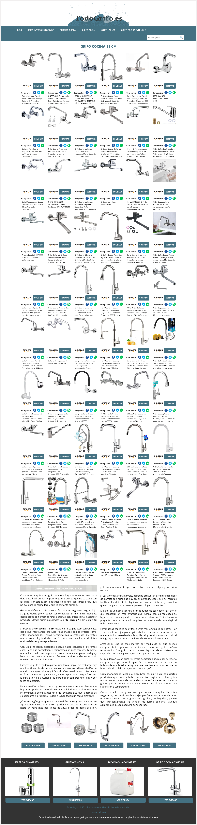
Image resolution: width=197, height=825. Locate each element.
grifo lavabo (108, 30)
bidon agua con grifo (122, 762)
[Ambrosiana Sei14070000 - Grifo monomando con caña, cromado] (32, 226)
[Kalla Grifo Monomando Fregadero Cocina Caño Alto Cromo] (111, 726)
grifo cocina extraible (133, 30)
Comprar (38, 86)
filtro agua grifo (27, 762)
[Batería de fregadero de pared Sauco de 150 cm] (111, 544)
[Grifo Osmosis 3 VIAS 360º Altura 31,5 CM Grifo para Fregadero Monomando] (59, 726)
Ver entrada (33, 745)
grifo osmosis (74, 762)
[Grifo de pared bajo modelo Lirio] (111, 173)
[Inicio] (98, 24)
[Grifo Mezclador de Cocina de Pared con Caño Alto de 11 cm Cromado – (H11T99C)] (32, 173)
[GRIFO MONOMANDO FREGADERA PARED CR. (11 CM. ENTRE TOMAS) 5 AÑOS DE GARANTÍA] (85, 67)
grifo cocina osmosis (170, 762)
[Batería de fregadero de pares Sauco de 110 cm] (59, 332)
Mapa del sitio (98, 812)
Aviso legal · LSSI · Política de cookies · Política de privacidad (98, 807)
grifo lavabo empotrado (41, 30)
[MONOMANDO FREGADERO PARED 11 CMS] (164, 67)
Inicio (19, 30)
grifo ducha (89, 30)
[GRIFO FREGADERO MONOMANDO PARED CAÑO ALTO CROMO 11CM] (59, 173)
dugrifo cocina (68, 30)
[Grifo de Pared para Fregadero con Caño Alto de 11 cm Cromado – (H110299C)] (32, 120)
